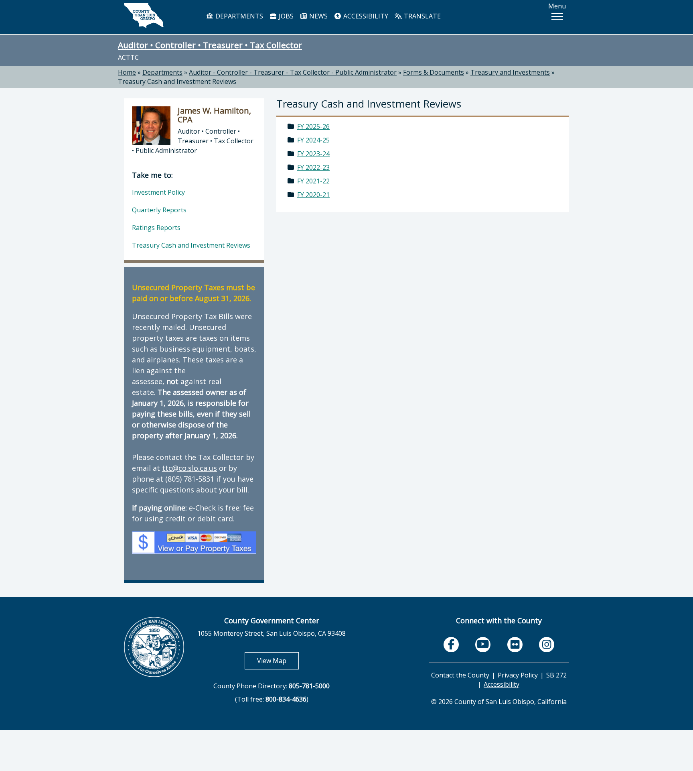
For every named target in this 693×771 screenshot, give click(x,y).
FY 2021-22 (313, 181)
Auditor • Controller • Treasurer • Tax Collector (210, 45)
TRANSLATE (421, 16)
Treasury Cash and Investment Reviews (177, 81)
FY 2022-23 (313, 167)
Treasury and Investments (510, 72)
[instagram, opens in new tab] (546, 644)
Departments (162, 72)
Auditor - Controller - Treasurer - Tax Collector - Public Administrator (293, 72)
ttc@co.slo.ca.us (189, 468)
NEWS (318, 16)
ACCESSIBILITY (365, 16)
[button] (557, 16)
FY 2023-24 (313, 153)
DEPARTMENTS (238, 16)
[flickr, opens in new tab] (515, 644)
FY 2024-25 (313, 140)
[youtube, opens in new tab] (483, 644)
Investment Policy (158, 192)
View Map (278, 660)
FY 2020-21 (313, 194)
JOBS (285, 16)
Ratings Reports (156, 227)
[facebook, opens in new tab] (451, 644)
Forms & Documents (433, 72)
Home (127, 72)
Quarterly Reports (159, 209)
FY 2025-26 (313, 126)
